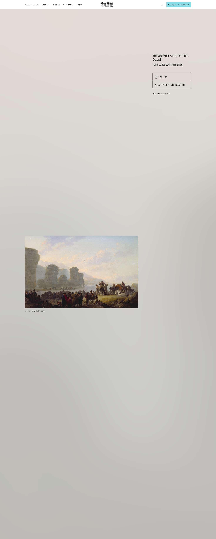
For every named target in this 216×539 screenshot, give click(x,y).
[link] (34, 311)
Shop (80, 4)
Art (55, 4)
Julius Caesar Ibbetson (170, 64)
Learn (67, 4)
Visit (45, 4)
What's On (32, 4)
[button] (161, 5)
